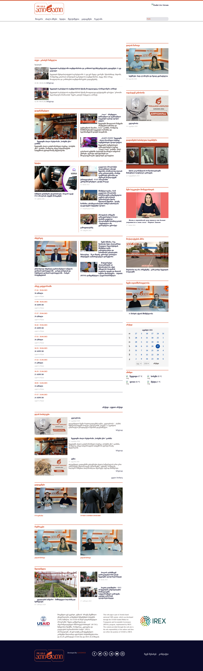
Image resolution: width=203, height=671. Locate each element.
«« (130, 330)
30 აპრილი (39, 293)
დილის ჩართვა (40, 558)
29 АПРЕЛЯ (39, 328)
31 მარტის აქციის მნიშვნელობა (141, 314)
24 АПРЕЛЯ (39, 398)
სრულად (50, 83)
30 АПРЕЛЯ (39, 305)
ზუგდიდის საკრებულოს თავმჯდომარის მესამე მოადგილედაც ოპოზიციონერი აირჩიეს (83, 89)
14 (147, 350)
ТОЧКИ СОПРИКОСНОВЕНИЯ (90, 515)
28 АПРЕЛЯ (39, 351)
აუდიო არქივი (39, 296)
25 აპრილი (39, 363)
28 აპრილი (39, 340)
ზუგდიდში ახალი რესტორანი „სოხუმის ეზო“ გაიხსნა (91, 438)
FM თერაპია (39, 515)
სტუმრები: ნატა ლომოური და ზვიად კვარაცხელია (148, 76)
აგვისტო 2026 (147, 330)
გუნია (73, 459)
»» (165, 330)
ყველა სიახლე (117, 478)
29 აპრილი (39, 316)
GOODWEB (81, 653)
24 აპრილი (39, 386)
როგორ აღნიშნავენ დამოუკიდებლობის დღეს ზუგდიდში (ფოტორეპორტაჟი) (110, 575)
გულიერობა (76, 418)
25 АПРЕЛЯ (39, 374)
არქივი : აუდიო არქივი (112, 407)
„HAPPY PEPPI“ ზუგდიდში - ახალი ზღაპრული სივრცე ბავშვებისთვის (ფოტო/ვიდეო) (110, 140)
